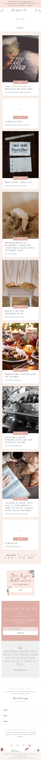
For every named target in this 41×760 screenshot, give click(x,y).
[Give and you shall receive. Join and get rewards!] (20, 582)
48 (24, 557)
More (5, 721)
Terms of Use (22, 758)
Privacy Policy (12, 758)
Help (5, 715)
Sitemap (30, 758)
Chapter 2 (26, 1)
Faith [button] (20, 28)
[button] (2, 10)
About (6, 710)
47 (20, 557)
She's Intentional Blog (21, 730)
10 (12, 557)
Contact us (20, 701)
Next (31, 557)
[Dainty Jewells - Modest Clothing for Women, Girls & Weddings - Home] (19, 10)
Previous (11, 555)
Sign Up (20, 633)
